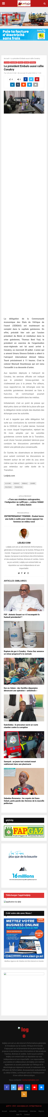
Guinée (26, 62)
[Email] (41, 1087)
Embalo (24, 483)
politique (8, 487)
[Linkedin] (27, 1087)
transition (18, 487)
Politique (32, 62)
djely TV (19, 1114)
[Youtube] (34, 1087)
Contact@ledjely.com (30, 1080)
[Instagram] (20, 1087)
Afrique (20, 62)
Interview (33, 1111)
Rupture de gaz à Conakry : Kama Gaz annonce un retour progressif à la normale (24, 652)
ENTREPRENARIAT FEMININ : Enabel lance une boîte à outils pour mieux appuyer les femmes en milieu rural (24, 519)
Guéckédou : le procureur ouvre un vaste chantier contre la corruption (21, 726)
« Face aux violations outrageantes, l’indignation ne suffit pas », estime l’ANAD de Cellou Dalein (24, 502)
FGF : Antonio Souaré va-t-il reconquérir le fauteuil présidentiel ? (22, 615)
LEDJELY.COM (11, 73)
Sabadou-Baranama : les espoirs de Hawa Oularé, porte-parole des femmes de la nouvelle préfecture (24, 800)
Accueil (6, 58)
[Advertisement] (24, 216)
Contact (27, 1114)
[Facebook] (7, 1087)
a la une (8, 483)
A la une (6, 62)
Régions (41, 1111)
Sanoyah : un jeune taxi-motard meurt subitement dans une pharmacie (20, 762)
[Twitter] (14, 1087)
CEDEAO (16, 483)
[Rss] (24, 1094)
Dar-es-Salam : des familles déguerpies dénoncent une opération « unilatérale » (21, 689)
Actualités (14, 62)
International (23, 1111)
